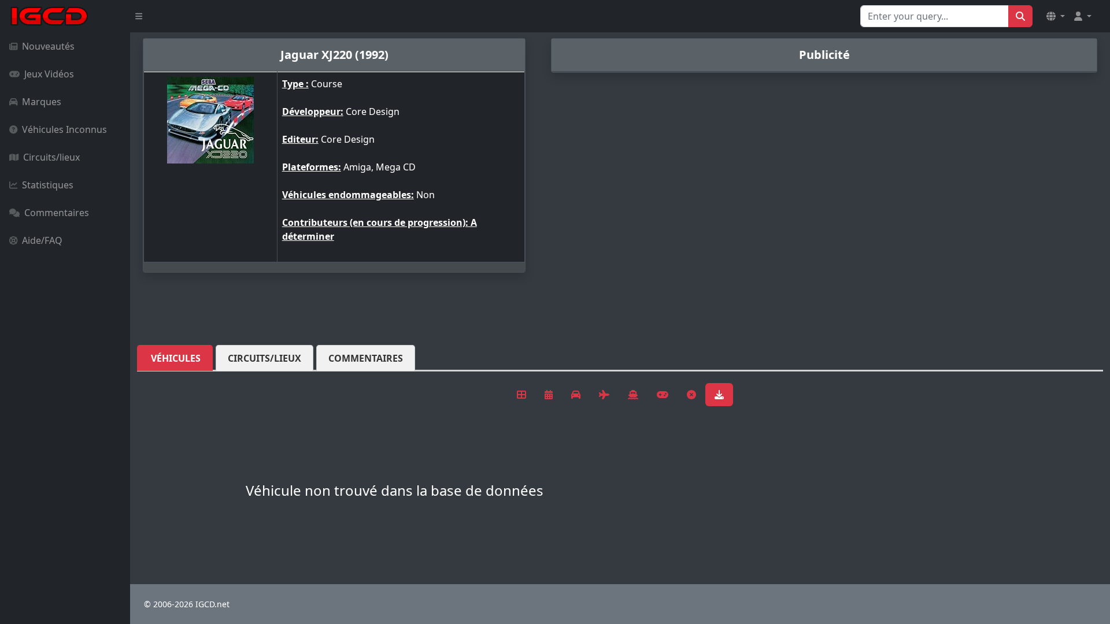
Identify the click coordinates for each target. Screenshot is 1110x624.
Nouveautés (48, 46)
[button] (1056, 16)
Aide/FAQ (42, 240)
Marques (41, 101)
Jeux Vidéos (49, 74)
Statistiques (47, 185)
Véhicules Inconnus (64, 129)
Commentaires (56, 212)
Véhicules (176, 358)
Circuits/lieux (51, 157)
